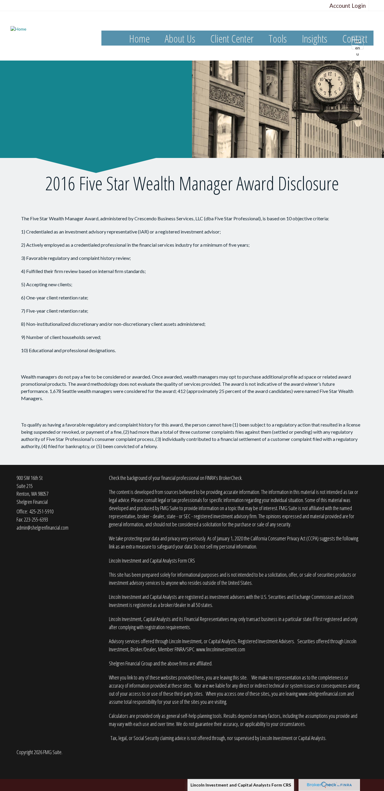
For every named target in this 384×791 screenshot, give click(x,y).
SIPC (190, 649)
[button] (180, 39)
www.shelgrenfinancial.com (322, 693)
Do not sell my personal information (225, 546)
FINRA (179, 649)
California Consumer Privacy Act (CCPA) (284, 538)
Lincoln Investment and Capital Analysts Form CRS (240, 784)
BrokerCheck (230, 477)
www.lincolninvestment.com (220, 649)
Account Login (347, 5)
